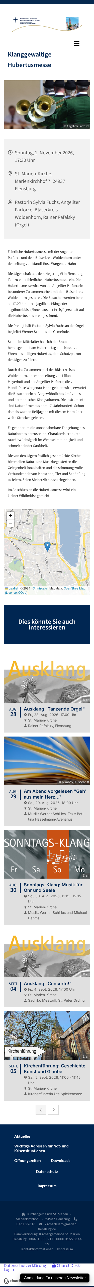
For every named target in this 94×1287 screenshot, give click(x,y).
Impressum (47, 1185)
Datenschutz (47, 1171)
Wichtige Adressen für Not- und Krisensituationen (41, 1148)
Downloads (60, 1160)
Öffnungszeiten (27, 1160)
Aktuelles (22, 1136)
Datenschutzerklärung (25, 1265)
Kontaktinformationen (37, 1249)
